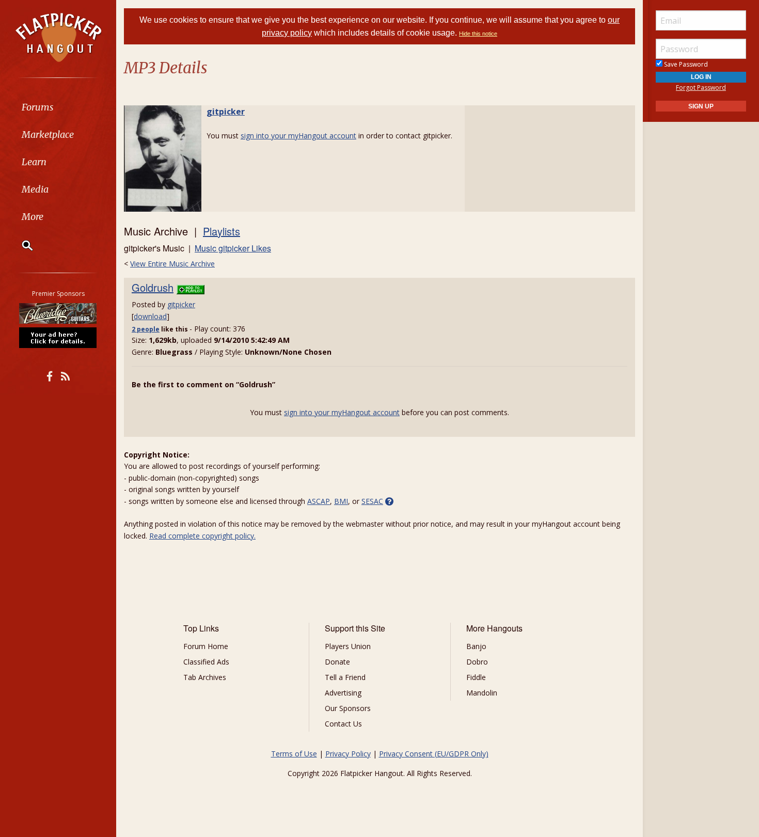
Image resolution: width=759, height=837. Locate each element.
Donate (337, 662)
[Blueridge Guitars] (58, 313)
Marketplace (48, 134)
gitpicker (226, 111)
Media (35, 189)
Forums (38, 107)
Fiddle (476, 677)
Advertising (343, 693)
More (32, 217)
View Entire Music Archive (172, 264)
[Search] (20, 245)
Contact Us (343, 724)
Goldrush (152, 287)
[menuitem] (58, 107)
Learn (34, 162)
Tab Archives (204, 677)
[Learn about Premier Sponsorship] (58, 337)
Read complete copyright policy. (202, 536)
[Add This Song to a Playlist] (190, 287)
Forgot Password (701, 87)
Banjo (476, 646)
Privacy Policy (348, 754)
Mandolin (481, 693)
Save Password (685, 64)
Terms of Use (294, 754)
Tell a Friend (345, 677)
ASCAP (318, 501)
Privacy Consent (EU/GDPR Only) (433, 754)
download (150, 316)
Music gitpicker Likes (233, 248)
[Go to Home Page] (58, 36)
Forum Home (205, 646)
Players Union (348, 646)
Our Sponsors (348, 708)
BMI (341, 501)
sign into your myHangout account (298, 135)
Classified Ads (206, 662)
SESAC (372, 501)
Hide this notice (478, 33)
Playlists (221, 231)
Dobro (477, 662)
